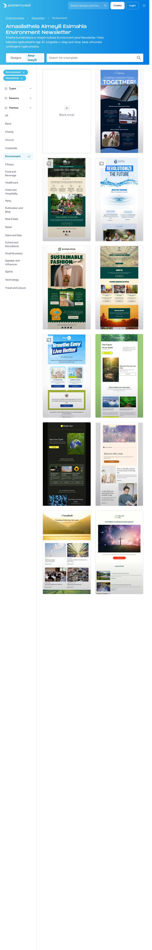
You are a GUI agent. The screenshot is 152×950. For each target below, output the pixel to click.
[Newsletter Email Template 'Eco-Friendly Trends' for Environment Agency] (119, 464)
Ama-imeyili (32, 58)
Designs (16, 57)
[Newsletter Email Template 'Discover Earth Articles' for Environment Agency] (119, 376)
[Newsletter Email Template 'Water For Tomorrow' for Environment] (119, 199)
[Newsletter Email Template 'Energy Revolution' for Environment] (119, 111)
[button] (30, 88)
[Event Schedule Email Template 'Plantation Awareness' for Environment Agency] (119, 288)
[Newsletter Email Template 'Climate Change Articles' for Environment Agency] (119, 552)
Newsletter (38, 18)
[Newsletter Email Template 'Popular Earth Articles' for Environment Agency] (67, 552)
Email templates (15, 18)
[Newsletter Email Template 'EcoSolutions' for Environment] (67, 199)
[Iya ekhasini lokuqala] (15, 5)
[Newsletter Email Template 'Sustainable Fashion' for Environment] (67, 288)
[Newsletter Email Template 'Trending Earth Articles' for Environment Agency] (67, 464)
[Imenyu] (144, 5)
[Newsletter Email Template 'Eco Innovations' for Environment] (67, 376)
